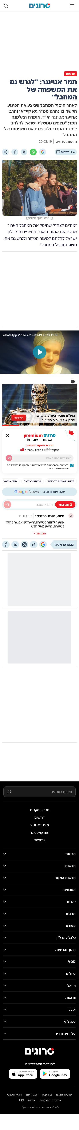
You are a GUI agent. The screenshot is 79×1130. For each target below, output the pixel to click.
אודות (31, 1100)
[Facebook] (14, 152)
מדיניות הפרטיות (50, 1100)
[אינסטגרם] (24, 544)
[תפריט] (72, 6)
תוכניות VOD (39, 825)
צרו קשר (47, 1094)
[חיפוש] (5, 5)
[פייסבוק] (6, 544)
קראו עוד (18, 417)
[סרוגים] (40, 1051)
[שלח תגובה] (7, 504)
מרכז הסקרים (39, 810)
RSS (21, 1100)
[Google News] (43, 544)
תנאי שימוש (14, 1094)
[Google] (42, 152)
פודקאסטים (39, 832)
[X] (24, 152)
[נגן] (39, 352)
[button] (73, 381)
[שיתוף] (5, 152)
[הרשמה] (9, 458)
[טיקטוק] (33, 544)
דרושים (39, 817)
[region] (39, 352)
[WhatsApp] (33, 152)
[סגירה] (8, 436)
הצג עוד (41, 533)
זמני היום (31, 1094)
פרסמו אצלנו (64, 1094)
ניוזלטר (39, 840)
